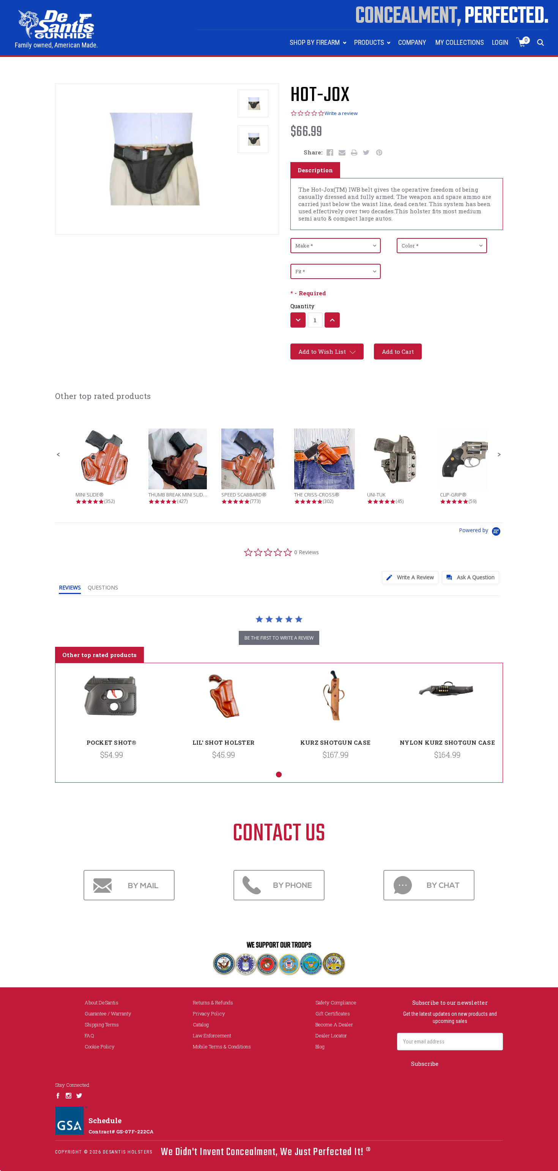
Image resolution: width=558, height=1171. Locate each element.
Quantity (302, 306)
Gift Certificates (332, 1013)
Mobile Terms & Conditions (222, 1046)
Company (412, 42)
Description (315, 170)
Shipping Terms (102, 1024)
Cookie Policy (100, 1046)
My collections (459, 42)
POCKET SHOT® (112, 742)
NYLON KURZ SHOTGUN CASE (447, 742)
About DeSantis (101, 1002)
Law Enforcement (212, 1035)
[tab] (410, 577)
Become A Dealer (334, 1024)
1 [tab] (279, 774)
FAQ (89, 1035)
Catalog (201, 1024)
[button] (58, 454)
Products (370, 42)
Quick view (111, 704)
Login (500, 42)
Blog (320, 1046)
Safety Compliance (335, 1002)
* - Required (308, 293)
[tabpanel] (111, 717)
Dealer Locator (331, 1035)
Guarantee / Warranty (108, 1013)
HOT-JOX (319, 95)
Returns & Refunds (213, 1002)
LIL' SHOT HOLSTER (223, 742)
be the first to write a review (279, 638)
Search (541, 42)
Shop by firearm (315, 42)
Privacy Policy (209, 1013)
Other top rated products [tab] (99, 655)
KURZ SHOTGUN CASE (335, 742)
